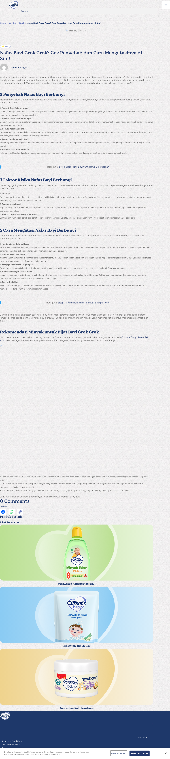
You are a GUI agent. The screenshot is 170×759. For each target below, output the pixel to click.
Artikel (12, 23)
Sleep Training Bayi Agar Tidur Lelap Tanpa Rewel (84, 302)
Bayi (21, 23)
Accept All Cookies (139, 753)
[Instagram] (152, 725)
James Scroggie (18, 67)
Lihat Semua (7, 522)
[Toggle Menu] (166, 5)
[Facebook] (152, 734)
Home (3, 23)
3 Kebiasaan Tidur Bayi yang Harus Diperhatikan (84, 167)
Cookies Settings (118, 753)
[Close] (166, 753)
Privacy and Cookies (11, 745)
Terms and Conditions (12, 741)
